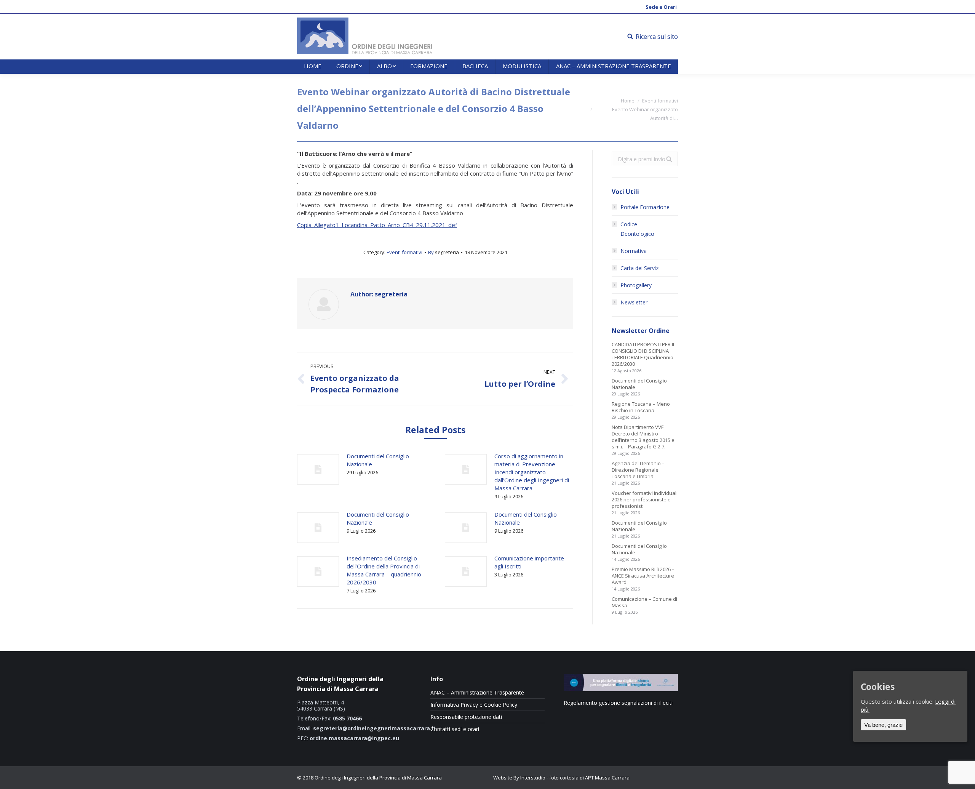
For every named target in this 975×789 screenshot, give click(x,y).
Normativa (633, 250)
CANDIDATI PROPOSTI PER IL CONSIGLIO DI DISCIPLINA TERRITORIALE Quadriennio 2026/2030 (643, 354)
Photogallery (636, 285)
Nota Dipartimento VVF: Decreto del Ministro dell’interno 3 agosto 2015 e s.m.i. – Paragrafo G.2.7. (643, 437)
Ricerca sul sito (657, 36)
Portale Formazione (645, 207)
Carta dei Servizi (640, 268)
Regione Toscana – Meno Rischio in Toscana (641, 407)
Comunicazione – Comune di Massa (644, 602)
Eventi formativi (660, 100)
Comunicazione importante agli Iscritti (529, 562)
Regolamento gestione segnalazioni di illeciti (618, 702)
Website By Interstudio (519, 777)
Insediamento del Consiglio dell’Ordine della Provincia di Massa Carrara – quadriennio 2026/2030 (384, 570)
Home (628, 100)
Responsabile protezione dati (466, 717)
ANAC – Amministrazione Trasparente (477, 693)
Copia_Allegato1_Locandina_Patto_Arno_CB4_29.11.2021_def (377, 225)
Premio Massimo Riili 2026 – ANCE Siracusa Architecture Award (643, 576)
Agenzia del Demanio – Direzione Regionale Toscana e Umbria (638, 470)
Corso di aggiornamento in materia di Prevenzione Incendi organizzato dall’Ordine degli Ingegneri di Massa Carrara (531, 472)
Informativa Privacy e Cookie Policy (473, 705)
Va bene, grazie (883, 725)
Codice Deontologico (637, 229)
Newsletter (633, 302)
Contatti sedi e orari (454, 729)
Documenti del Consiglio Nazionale (378, 460)
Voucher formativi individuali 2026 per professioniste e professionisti (645, 499)
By (443, 252)
